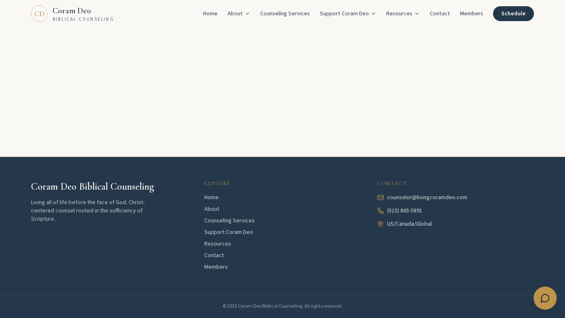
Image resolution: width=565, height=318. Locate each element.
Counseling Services (285, 14)
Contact (440, 14)
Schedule (513, 14)
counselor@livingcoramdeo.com (427, 197)
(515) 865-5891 (404, 211)
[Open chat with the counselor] (545, 298)
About (235, 14)
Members (471, 14)
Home (210, 14)
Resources (399, 14)
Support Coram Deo (228, 232)
